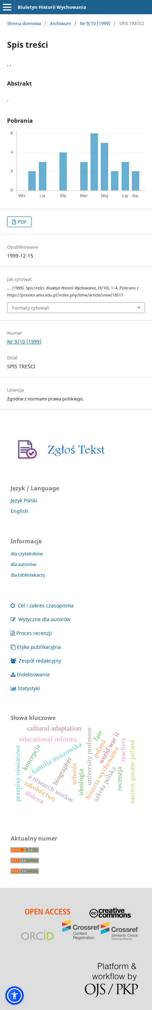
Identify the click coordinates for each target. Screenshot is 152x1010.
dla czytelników (27, 553)
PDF (22, 222)
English (19, 511)
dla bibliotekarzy (28, 575)
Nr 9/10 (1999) (95, 23)
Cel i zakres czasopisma (45, 605)
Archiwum (60, 23)
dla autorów (23, 564)
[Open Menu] (7, 7)
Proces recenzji (34, 633)
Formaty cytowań (30, 308)
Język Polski (24, 500)
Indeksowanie (33, 674)
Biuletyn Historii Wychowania (52, 7)
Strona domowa (24, 23)
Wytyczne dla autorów (43, 619)
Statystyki (29, 688)
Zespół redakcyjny (39, 660)
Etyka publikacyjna (39, 646)
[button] (14, 995)
